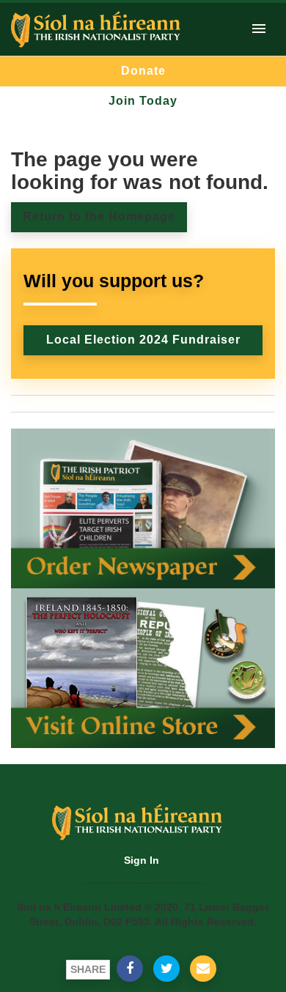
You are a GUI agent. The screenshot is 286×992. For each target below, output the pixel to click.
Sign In (141, 860)
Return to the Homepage (99, 216)
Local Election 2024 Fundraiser (143, 339)
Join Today (143, 101)
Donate (143, 70)
